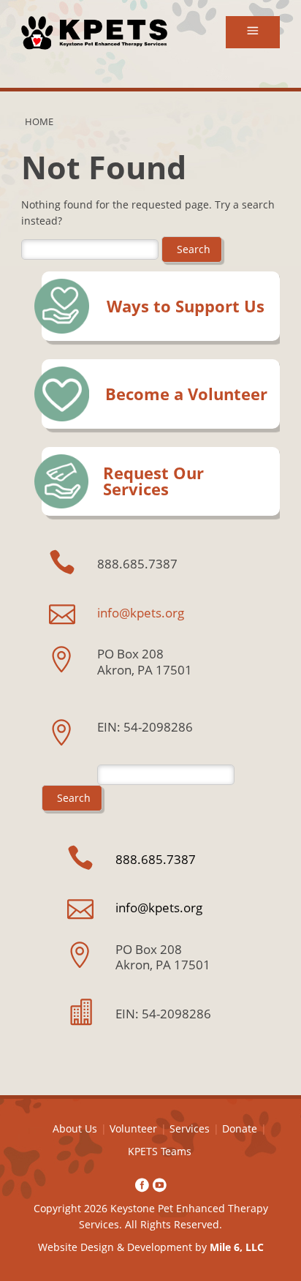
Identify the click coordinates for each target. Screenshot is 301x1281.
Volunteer (133, 1128)
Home (39, 122)
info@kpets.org (140, 612)
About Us (75, 1128)
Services (189, 1128)
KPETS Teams (159, 1151)
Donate (239, 1128)
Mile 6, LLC (237, 1247)
